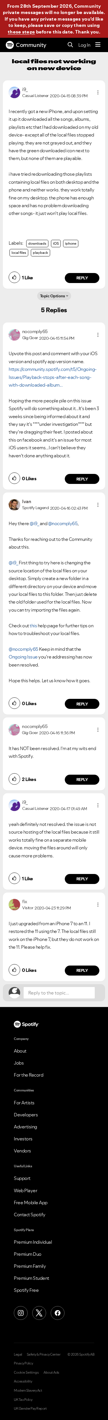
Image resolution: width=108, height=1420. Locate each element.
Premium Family (30, 1266)
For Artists (24, 1102)
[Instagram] (21, 1313)
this (33, 625)
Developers (26, 1115)
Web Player (25, 1190)
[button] (98, 92)
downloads (37, 243)
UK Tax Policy (23, 1399)
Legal (18, 1354)
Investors (23, 1139)
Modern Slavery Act (28, 1390)
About (20, 1051)
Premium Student (31, 1278)
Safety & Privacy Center (43, 1354)
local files (19, 252)
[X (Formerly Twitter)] (39, 1313)
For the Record (28, 1075)
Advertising (25, 1127)
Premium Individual (33, 1242)
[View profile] (14, 92)
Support (22, 1178)
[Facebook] (58, 1313)
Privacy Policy (23, 1363)
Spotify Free (26, 1290)
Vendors (22, 1151)
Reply (82, 278)
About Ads (51, 1372)
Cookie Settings (26, 1372)
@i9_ (34, 523)
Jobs (19, 1063)
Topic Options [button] (52, 296)
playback (40, 252)
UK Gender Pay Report (30, 1408)
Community (31, 45)
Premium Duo (27, 1254)
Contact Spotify (30, 1214)
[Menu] (98, 44)
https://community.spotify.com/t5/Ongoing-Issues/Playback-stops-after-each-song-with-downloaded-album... (53, 377)
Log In (84, 45)
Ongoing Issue (23, 657)
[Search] (70, 45)
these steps (21, 32)
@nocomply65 (63, 523)
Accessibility (23, 1381)
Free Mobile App (31, 1202)
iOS (56, 243)
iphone (70, 243)
